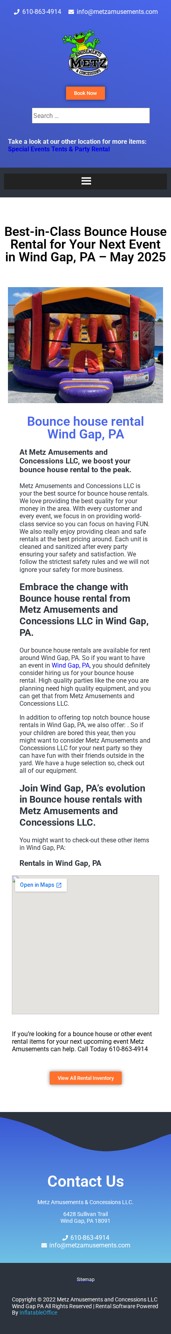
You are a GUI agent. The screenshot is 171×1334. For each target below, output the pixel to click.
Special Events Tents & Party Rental (59, 149)
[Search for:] (91, 115)
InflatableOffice (38, 1312)
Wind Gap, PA (70, 665)
